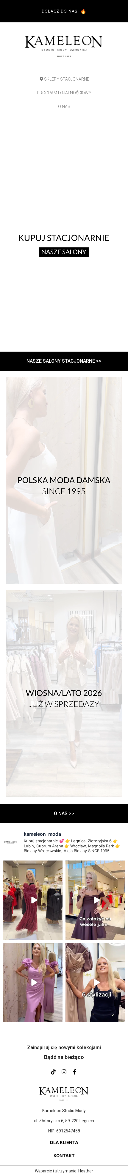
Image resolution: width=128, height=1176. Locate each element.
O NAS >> (64, 813)
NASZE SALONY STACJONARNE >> (64, 361)
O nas (64, 106)
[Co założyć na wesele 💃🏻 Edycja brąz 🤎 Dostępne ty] (95, 900)
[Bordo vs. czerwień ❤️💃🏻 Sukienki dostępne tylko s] (33, 900)
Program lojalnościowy (64, 92)
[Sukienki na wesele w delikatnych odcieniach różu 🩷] (33, 982)
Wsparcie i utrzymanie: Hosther (64, 1171)
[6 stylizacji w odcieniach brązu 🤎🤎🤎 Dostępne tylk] (95, 982)
